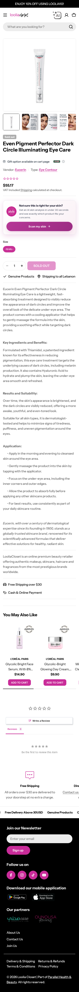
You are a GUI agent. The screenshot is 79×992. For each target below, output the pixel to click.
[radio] (9, 249)
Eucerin (20, 170)
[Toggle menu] (5, 15)
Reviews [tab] (12, 729)
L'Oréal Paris (19, 658)
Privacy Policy (48, 966)
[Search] (71, 27)
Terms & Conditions (21, 966)
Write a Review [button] (41, 720)
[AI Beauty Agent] (57, 15)
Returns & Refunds (51, 961)
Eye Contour (48, 170)
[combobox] (39, 26)
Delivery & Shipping (21, 961)
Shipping (26, 190)
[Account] (66, 15)
